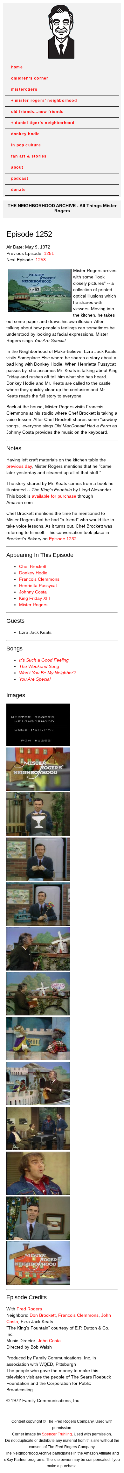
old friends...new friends (37, 111)
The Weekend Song (39, 666)
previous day (19, 466)
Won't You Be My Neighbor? (47, 672)
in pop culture (26, 145)
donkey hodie (25, 134)
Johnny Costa (33, 591)
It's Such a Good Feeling (44, 660)
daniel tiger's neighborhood (44, 123)
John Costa (49, 1340)
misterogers (24, 89)
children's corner (29, 78)
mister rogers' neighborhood (46, 100)
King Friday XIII (34, 598)
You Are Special (35, 679)
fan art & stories (29, 156)
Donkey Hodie (33, 572)
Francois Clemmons (39, 579)
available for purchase (54, 496)
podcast (19, 178)
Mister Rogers (33, 604)
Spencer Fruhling (57, 1434)
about (17, 167)
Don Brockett (43, 1315)
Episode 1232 (63, 538)
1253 (41, 259)
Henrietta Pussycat (38, 585)
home (17, 67)
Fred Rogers (29, 1308)
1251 (49, 253)
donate (18, 189)
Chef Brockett (32, 566)
